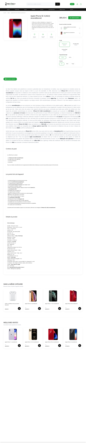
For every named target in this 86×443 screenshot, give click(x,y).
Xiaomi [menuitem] (71, 9)
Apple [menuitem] (8, 9)
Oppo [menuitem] (25, 9)
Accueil (4, 12)
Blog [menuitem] (79, 9)
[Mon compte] (77, 4)
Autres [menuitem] (41, 9)
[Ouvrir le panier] (81, 4)
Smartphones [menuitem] (52, 9)
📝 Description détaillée (10, 79)
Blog (72, 4)
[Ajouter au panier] (80, 28)
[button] (64, 44)
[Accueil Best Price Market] (10, 4)
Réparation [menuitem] (62, 9)
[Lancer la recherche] (57, 4)
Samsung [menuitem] (17, 9)
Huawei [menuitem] (33, 9)
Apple (9, 12)
